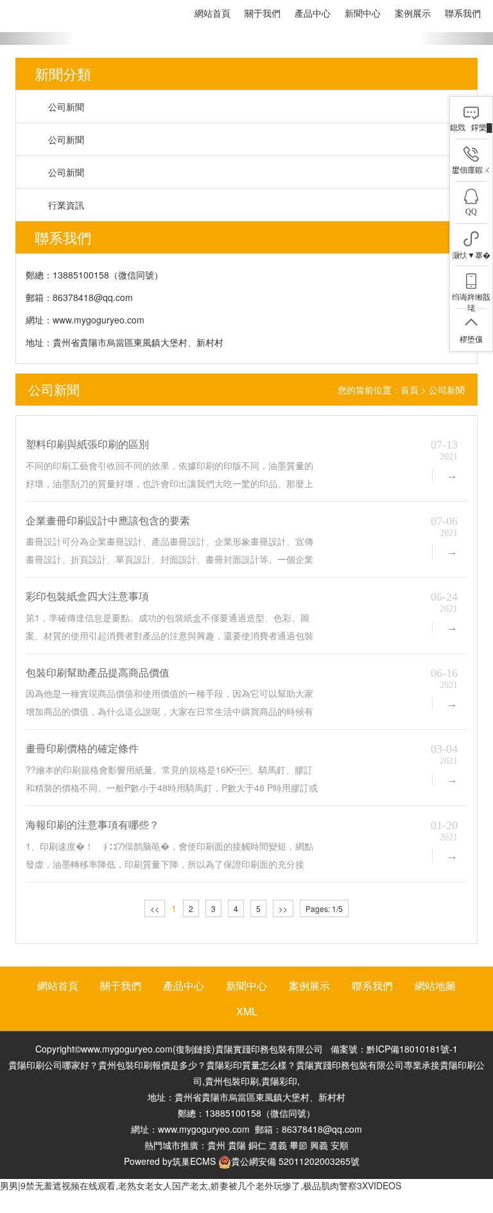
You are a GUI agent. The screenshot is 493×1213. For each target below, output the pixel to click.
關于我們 (263, 12)
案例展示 (413, 12)
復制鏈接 (194, 1048)
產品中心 (313, 12)
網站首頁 (212, 12)
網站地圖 (435, 985)
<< (154, 908)
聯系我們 (463, 12)
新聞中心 (363, 12)
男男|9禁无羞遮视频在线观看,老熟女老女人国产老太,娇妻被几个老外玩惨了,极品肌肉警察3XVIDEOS (200, 1185)
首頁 (410, 389)
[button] (37, 38)
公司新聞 (66, 106)
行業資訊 (66, 204)
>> (283, 908)
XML (246, 1011)
